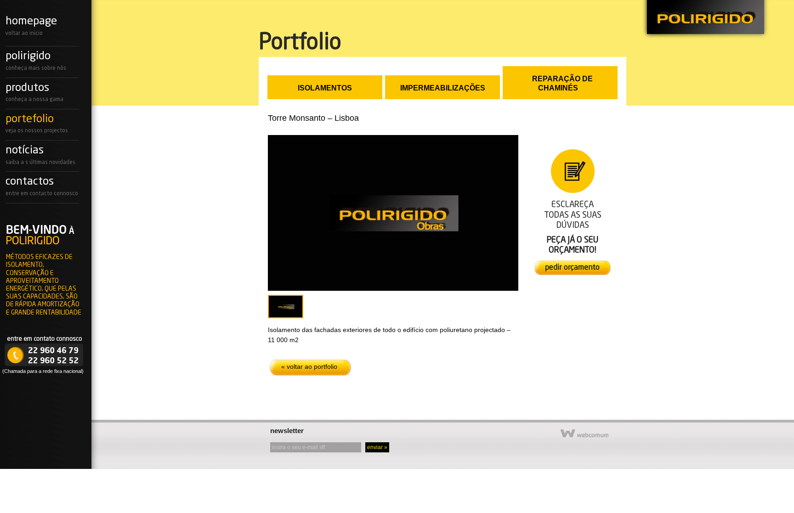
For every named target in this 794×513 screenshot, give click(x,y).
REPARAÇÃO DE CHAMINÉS (562, 83)
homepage (31, 21)
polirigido (706, 20)
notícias (25, 150)
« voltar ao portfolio (309, 366)
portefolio (30, 119)
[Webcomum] (584, 436)
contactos (30, 181)
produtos (27, 88)
